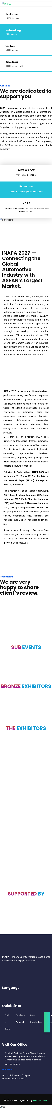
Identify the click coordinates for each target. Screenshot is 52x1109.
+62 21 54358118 (12, 1064)
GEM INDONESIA (40, 1100)
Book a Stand (8, 1022)
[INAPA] (6, 4)
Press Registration (36, 1018)
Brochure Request (20, 1018)
